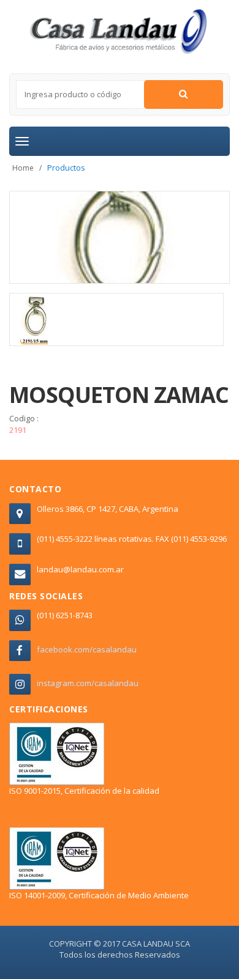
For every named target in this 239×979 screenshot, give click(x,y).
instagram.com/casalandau (87, 683)
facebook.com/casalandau (87, 649)
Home (23, 168)
